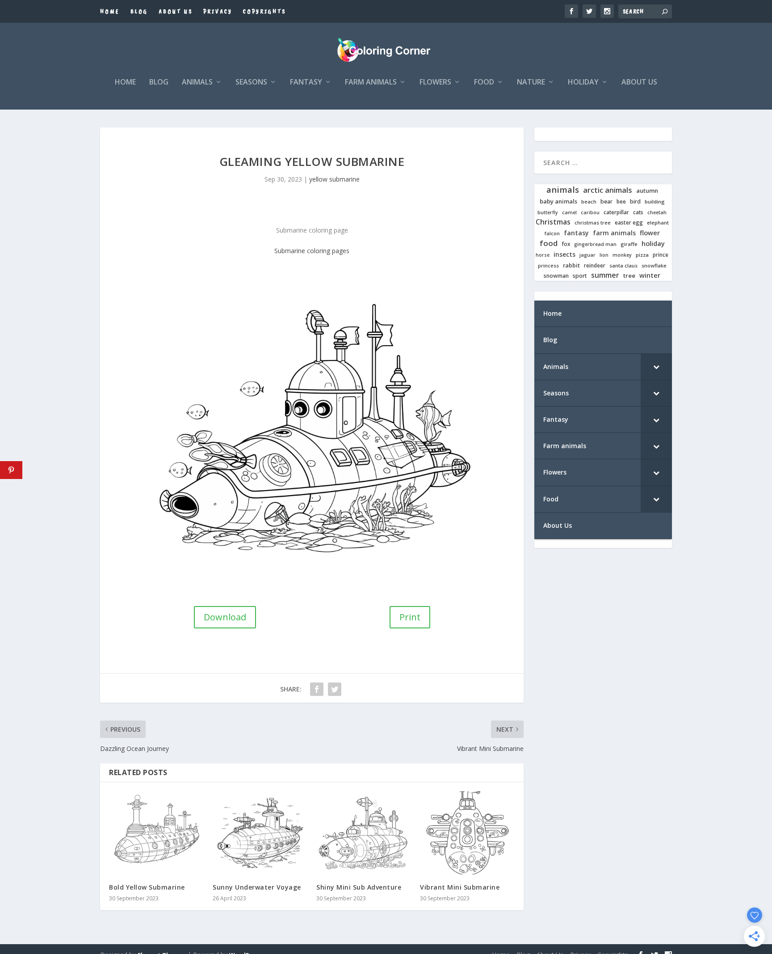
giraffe (629, 244)
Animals (197, 82)
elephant (658, 223)
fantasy (576, 233)
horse (543, 255)
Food (484, 82)
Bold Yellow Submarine (147, 887)
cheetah (657, 212)
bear (606, 201)
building (655, 202)
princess (548, 266)
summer (605, 275)
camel (569, 213)
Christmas (553, 222)
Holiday (583, 82)
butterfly (547, 213)
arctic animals (607, 190)
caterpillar (616, 212)
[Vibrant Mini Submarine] (467, 833)
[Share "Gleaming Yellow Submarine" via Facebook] (317, 689)
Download (225, 617)
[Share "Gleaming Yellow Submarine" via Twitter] (335, 689)
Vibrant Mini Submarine (459, 887)
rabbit (571, 265)
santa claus (623, 266)
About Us (176, 11)
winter (649, 275)
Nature (531, 82)
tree (629, 276)
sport (580, 276)
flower (650, 233)
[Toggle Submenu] (656, 367)
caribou (590, 213)
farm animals (614, 233)
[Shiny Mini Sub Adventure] (363, 833)
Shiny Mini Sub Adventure (358, 887)
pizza (642, 255)
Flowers (435, 82)
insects (564, 254)
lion (604, 255)
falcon (552, 233)
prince (660, 254)
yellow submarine (334, 179)
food (549, 243)
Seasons (251, 82)
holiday (653, 243)
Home (110, 11)
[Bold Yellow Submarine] (156, 833)
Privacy (217, 11)
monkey (622, 255)
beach (588, 202)
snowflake (654, 266)
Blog (139, 11)
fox (566, 244)
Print (409, 617)
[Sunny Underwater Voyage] (260, 833)
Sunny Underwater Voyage (257, 887)
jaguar (587, 255)
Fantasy (306, 82)
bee (621, 201)
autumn (647, 191)
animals (562, 189)
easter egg (629, 222)
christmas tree (593, 223)
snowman (556, 276)
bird (635, 201)
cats (638, 212)
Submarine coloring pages (311, 250)
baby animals (558, 201)
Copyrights (264, 11)
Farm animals (371, 82)
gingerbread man (595, 244)
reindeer (594, 265)
